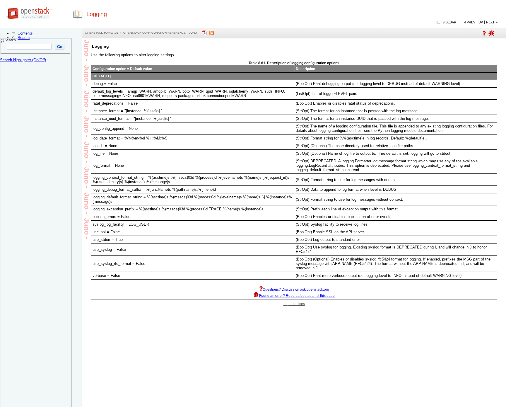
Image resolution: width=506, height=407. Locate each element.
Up (480, 22)
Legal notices (294, 304)
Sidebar (449, 22)
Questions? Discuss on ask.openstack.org (296, 289)
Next (490, 22)
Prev (471, 22)
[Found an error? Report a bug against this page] (491, 34)
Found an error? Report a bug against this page (297, 296)
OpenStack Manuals (101, 32)
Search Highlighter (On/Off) (23, 60)
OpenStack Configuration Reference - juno (160, 32)
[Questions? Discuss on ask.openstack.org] (484, 34)
